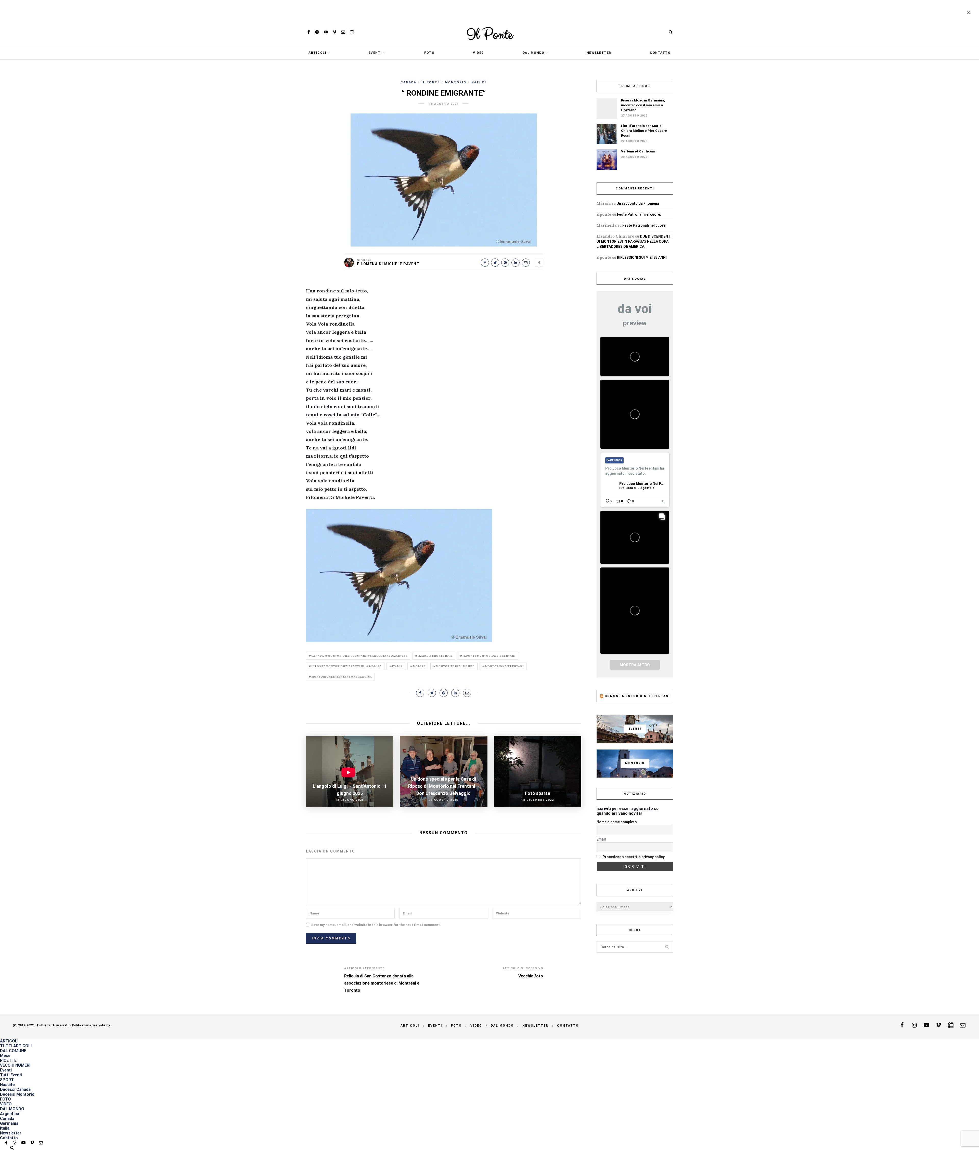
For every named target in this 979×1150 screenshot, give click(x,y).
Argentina (9, 1113)
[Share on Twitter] (495, 263)
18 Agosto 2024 (444, 104)
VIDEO (478, 53)
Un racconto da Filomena (637, 203)
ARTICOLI (317, 53)
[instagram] (317, 32)
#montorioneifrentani (503, 666)
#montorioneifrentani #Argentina (340, 676)
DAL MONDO (534, 53)
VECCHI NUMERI (15, 1065)
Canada (408, 82)
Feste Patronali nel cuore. (639, 214)
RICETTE (8, 1060)
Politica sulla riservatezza (91, 1025)
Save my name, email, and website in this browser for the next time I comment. (376, 925)
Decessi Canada (15, 1089)
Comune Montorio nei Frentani (637, 696)
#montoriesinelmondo (454, 666)
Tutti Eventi (11, 1075)
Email (601, 839)
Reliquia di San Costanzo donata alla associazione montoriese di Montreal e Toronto (381, 983)
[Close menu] (970, 13)
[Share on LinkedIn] (515, 263)
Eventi (375, 53)
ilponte (604, 214)
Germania (9, 1123)
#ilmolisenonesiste (433, 655)
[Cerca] (670, 32)
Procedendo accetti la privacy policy (633, 857)
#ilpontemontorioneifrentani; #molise (345, 666)
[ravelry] (351, 32)
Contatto (660, 53)
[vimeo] (334, 32)
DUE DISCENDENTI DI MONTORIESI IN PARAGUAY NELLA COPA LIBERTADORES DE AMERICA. (634, 241)
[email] (343, 32)
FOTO (429, 53)
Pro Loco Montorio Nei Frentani (641, 484)
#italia (396, 666)
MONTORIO (455, 82)
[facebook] (308, 32)
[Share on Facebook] (485, 263)
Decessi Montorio (17, 1094)
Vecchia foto (530, 976)
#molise (418, 666)
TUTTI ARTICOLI (16, 1045)
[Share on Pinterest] (505, 263)
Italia (4, 1128)
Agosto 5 (647, 488)
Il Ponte (489, 35)
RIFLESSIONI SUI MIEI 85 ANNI (642, 257)
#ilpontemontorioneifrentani (488, 655)
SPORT (7, 1079)
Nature (479, 82)
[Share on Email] (526, 263)
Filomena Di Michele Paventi (389, 264)
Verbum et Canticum (638, 151)
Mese (5, 1055)
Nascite (7, 1084)
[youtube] (325, 32)
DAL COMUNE (13, 1050)
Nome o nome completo (617, 822)
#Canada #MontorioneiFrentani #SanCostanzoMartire (358, 655)
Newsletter (599, 53)
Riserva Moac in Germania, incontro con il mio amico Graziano (643, 105)
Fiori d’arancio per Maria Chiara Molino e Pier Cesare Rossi (644, 130)
